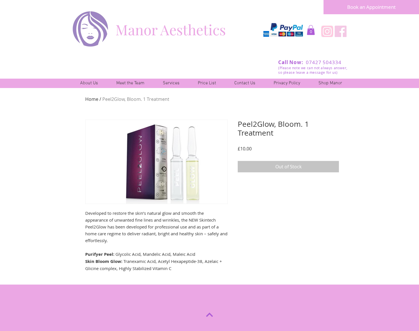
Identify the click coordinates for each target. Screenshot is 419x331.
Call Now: (291, 62)
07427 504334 (323, 62)
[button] (311, 30)
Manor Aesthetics (170, 29)
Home (91, 99)
